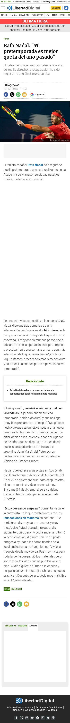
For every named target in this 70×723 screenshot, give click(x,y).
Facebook (16, 718)
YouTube (32, 718)
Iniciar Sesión (66, 8)
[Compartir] (6, 94)
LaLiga (14, 15)
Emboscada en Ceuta (22, 2)
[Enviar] (18, 94)
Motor (62, 15)
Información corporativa (20, 707)
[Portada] (23, 8)
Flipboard (43, 718)
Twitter (22, 718)
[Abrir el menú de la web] (4, 8)
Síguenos (39, 94)
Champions (24, 15)
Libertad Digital (35, 700)
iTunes (53, 718)
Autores (52, 710)
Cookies (17, 710)
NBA (47, 15)
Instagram (27, 718)
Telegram (48, 718)
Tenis (54, 15)
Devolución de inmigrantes (44, 2)
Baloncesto (37, 15)
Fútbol (4, 15)
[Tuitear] (12, 94)
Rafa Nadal (35, 165)
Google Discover (37, 718)
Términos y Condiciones (49, 707)
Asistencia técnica (35, 710)
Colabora (55, 7)
